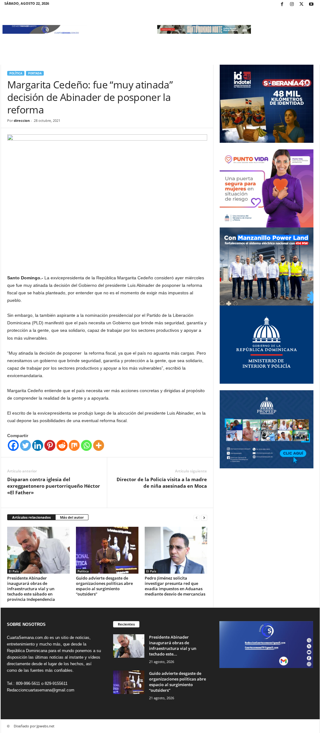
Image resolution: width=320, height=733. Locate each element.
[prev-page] (196, 517)
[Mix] (74, 445)
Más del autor (72, 517)
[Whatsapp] (86, 445)
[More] (98, 445)
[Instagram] (292, 4)
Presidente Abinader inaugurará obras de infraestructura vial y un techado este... (172, 645)
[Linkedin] (37, 445)
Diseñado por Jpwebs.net (34, 726)
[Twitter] (301, 4)
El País (14, 571)
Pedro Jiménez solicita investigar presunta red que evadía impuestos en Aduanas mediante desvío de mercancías (175, 586)
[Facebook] (282, 4)
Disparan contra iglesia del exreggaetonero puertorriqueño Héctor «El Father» (53, 486)
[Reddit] (62, 445)
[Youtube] (311, 4)
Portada (35, 73)
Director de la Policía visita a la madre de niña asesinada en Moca (162, 482)
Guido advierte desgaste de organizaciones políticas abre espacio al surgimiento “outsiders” (104, 586)
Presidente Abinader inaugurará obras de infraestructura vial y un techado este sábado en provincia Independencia (31, 588)
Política (15, 73)
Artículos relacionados (31, 517)
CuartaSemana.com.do (27, 637)
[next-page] (204, 517)
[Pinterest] (49, 445)
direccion (22, 120)
